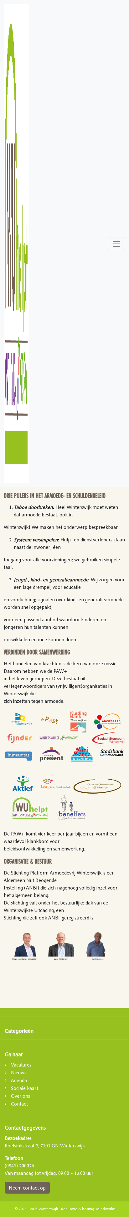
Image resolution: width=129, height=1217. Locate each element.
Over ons (20, 1096)
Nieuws (18, 1072)
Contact (19, 1104)
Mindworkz (105, 1208)
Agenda (19, 1080)
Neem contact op (27, 1188)
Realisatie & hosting (77, 1208)
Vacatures (21, 1065)
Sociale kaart (24, 1088)
